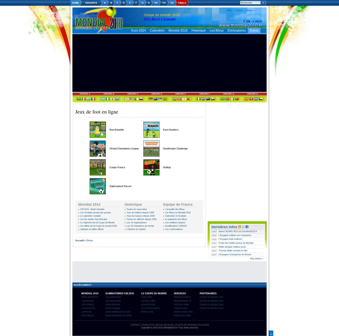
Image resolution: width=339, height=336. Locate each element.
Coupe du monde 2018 (211, 304)
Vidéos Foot (181, 308)
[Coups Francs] (98, 174)
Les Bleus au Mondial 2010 (178, 212)
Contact (249, 10)
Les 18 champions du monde (140, 226)
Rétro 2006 (147, 312)
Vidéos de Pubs (182, 315)
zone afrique (113, 308)
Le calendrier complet (90, 216)
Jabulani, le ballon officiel (91, 229)
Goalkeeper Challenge (175, 148)
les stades (87, 304)
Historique (198, 30)
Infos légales (164, 325)
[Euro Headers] (151, 137)
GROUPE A (85, 94)
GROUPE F (205, 94)
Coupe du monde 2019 (211, 301)
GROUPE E (180, 94)
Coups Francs (117, 167)
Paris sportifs (89, 297)
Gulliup (167, 167)
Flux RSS (203, 325)
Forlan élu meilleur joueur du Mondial (236, 243)
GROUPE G (228, 94)
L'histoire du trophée (136, 229)
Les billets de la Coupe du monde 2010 (98, 226)
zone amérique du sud (118, 312)
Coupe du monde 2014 (211, 308)
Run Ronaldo (116, 129)
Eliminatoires (237, 30)
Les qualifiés (113, 301)
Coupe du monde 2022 (211, 297)
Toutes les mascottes (137, 209)
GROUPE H (252, 94)
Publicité (239, 10)
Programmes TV (182, 301)
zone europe (113, 304)
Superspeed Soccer (120, 186)
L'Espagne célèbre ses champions (235, 235)
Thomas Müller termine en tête (233, 250)
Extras (254, 30)
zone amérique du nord (119, 315)
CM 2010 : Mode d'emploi (92, 209)
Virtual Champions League (124, 148)
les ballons (148, 301)
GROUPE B (109, 94)
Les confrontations (174, 229)
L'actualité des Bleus (175, 209)
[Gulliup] (151, 174)
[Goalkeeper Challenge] (151, 155)
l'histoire (146, 297)
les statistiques (150, 308)
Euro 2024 (138, 30)
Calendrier (157, 30)
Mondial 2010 (178, 30)
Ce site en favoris (186, 325)
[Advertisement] (169, 35)
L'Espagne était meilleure (230, 239)
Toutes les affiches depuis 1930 (142, 219)
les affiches (148, 304)
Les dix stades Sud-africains (93, 219)
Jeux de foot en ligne (96, 111)
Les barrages (113, 297)
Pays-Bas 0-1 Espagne (160, 19)
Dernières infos (224, 227)
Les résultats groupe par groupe (95, 212)
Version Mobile (182, 297)
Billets (229, 10)
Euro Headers (171, 129)
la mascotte (88, 308)
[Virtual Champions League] (98, 155)
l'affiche (86, 312)
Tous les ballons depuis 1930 (140, 212)
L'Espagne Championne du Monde (235, 254)
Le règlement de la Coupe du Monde (97, 222)
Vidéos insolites (183, 312)
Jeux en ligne (181, 304)
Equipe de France (178, 204)
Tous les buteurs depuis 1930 (141, 216)
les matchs (87, 301)
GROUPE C (133, 94)
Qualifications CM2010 (176, 226)
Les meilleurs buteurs (175, 222)
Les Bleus (217, 30)
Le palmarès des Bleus (176, 219)
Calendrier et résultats (175, 216)
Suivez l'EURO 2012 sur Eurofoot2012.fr (238, 231)
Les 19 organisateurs (137, 222)
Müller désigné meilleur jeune (232, 247)
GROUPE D (156, 94)
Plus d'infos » (256, 258)
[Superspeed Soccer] (98, 193)
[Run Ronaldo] (98, 137)
